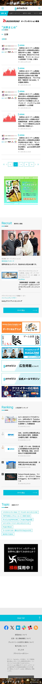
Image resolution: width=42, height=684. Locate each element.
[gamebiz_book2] (21, 191)
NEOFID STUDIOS (8, 534)
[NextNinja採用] (21, 558)
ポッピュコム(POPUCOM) (10, 519)
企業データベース (14, 13)
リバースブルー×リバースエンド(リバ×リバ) (16, 523)
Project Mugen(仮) (26, 519)
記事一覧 (3, 13)
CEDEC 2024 (26, 516)
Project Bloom (7, 527)
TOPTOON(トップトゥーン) (11, 516)
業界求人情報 (27, 13)
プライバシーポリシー (21, 653)
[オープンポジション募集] (21, 21)
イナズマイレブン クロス (10, 512)
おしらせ (21, 650)
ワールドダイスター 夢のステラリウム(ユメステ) (17, 530)
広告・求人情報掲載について (21, 638)
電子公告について (21, 646)
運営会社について (21, 635)
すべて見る (21, 310)
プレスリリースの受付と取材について (21, 642)
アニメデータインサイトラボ (29, 512)
